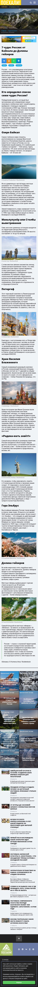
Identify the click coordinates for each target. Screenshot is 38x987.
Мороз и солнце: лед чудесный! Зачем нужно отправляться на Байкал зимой (9, 682)
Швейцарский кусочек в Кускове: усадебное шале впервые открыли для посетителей (21, 774)
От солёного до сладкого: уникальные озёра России (9, 701)
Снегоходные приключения (9, 759)
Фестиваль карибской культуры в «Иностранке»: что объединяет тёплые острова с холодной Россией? (23, 857)
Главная (3, 30)
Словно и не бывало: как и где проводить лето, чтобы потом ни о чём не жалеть (23, 888)
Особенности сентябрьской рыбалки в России (28, 701)
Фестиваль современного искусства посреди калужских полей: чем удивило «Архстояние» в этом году (23, 905)
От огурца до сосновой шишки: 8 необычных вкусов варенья (22, 807)
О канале (5, 959)
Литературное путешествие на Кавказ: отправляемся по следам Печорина (23, 872)
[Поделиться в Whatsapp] (13, 60)
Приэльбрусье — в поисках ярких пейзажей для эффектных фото (10, 720)
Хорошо (19, 982)
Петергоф (18, 65)
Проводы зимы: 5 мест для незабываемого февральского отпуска (28, 681)
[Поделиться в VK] (4, 60)
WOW (21, 712)
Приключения (12, 30)
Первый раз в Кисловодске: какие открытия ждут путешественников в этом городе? (21, 841)
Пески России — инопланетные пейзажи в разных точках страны (28, 720)
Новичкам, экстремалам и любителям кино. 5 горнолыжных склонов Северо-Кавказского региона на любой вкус (9, 740)
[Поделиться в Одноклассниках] (8, 60)
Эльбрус (11, 65)
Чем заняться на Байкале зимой (28, 759)
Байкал (4, 65)
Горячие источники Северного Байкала (28, 740)
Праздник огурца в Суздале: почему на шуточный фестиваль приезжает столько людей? (23, 790)
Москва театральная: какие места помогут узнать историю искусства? (22, 921)
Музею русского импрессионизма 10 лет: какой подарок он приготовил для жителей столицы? (21, 823)
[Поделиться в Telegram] (18, 60)
